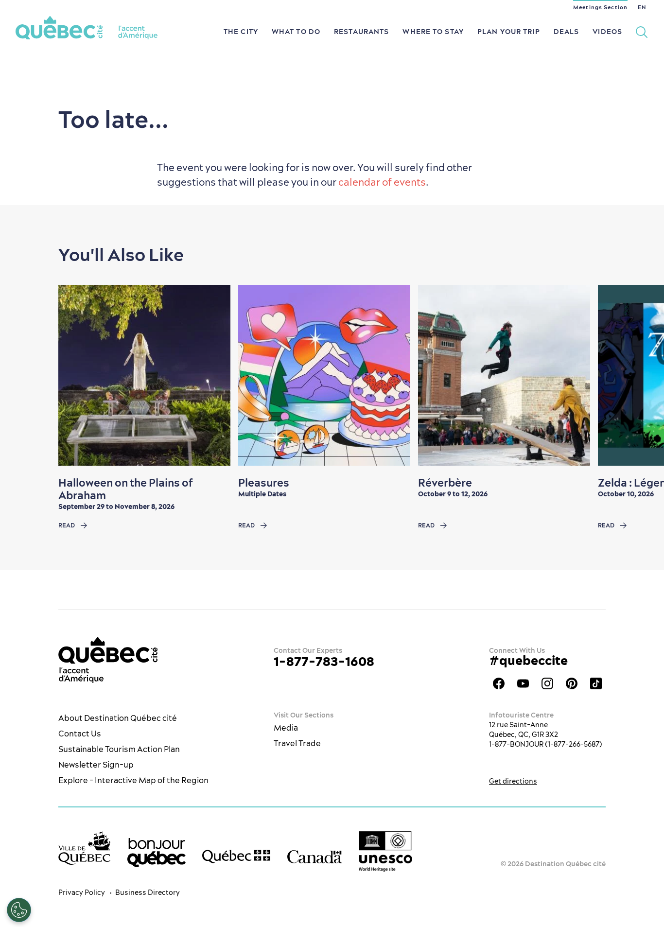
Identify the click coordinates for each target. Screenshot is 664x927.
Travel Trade (297, 743)
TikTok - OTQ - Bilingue (596, 683)
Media (286, 728)
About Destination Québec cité (117, 718)
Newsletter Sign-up (96, 765)
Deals (566, 31)
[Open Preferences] (19, 910)
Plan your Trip (508, 31)
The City (241, 31)
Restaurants (361, 31)
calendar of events (382, 182)
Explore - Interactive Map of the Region (133, 780)
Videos (607, 31)
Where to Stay (433, 31)
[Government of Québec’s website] (236, 856)
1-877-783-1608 (324, 661)
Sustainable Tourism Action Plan (119, 749)
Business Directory (147, 892)
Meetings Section (600, 7)
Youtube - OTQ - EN (523, 683)
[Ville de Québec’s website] (84, 848)
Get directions (513, 781)
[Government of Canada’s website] (314, 856)
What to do (296, 31)
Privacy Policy (81, 892)
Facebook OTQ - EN (498, 683)
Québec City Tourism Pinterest (571, 683)
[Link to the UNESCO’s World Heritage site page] (385, 851)
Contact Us (79, 733)
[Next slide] (637, 375)
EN (642, 7)
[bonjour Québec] (156, 852)
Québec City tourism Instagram (547, 683)
